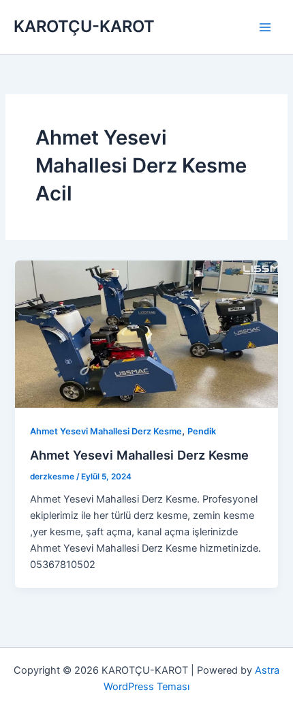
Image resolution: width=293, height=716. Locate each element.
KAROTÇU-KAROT (84, 26)
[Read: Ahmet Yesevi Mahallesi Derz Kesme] (146, 333)
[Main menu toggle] (265, 27)
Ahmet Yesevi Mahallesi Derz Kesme (106, 431)
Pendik (201, 431)
